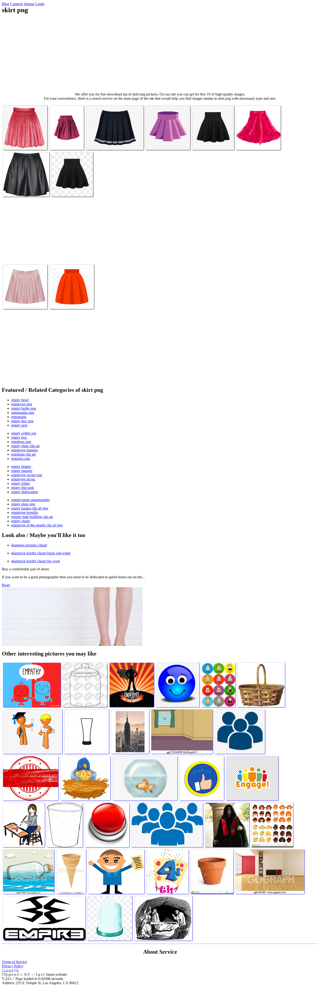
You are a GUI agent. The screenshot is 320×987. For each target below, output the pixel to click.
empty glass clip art (25, 446)
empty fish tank (22, 488)
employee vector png (26, 475)
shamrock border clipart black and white (41, 553)
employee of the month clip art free (37, 525)
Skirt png (10, 143)
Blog (5, 4)
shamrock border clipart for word (35, 561)
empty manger (21, 471)
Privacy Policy (12, 966)
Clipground (23, 973)
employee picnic (23, 479)
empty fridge (20, 483)
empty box (19, 437)
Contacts (16, 4)
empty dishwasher (24, 492)
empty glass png (23, 504)
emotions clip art (23, 454)
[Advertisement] (160, 53)
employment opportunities (30, 500)
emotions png (21, 442)
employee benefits (24, 512)
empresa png (20, 459)
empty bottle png (23, 408)
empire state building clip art (32, 517)
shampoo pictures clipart (29, 545)
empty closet (20, 521)
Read (6, 585)
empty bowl (20, 400)
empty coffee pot (23, 433)
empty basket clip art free (29, 508)
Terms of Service (14, 962)
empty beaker (21, 467)
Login (39, 4)
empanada (18, 417)
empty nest (19, 425)
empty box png (22, 421)
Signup (29, 4)
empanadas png (22, 413)
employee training (24, 450)
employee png (21, 404)
